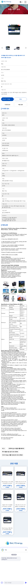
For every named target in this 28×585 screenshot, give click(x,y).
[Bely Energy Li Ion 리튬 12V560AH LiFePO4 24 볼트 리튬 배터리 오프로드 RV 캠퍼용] (7, 473)
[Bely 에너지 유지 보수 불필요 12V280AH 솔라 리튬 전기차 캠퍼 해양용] (20, 496)
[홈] (14, 545)
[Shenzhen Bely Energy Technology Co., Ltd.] (6, 2)
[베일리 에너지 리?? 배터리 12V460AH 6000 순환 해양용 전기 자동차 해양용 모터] (20, 473)
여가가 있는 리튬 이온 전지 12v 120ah (12, 455)
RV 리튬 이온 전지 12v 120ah (10, 451)
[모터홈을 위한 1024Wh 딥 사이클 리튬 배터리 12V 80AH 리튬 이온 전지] (14, 29)
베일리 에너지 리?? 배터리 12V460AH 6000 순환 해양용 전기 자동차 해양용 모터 (20, 482)
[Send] (26, 582)
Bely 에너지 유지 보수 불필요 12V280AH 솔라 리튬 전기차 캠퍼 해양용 (20, 505)
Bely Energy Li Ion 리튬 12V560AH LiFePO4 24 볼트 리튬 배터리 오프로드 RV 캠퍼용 (7, 482)
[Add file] (2, 582)
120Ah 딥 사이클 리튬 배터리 (16, 448)
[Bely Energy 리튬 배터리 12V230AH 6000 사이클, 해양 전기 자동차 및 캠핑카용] (7, 520)
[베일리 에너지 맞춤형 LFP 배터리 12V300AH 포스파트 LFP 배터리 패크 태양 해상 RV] (7, 496)
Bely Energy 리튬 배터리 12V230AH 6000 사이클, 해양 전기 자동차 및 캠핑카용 (7, 529)
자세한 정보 (7, 104)
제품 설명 (20, 104)
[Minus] (26, 550)
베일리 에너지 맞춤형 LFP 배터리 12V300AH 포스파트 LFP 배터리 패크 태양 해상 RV (7, 505)
